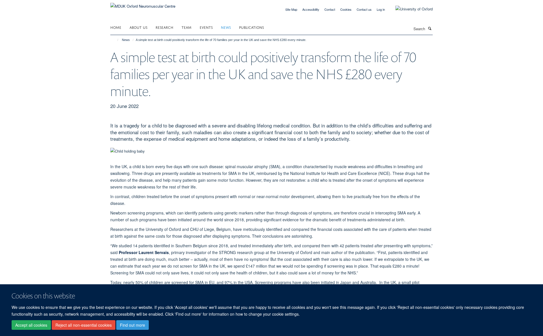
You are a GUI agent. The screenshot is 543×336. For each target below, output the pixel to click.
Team (186, 27)
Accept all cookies (31, 325)
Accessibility (310, 9)
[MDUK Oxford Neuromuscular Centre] (142, 4)
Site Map (291, 9)
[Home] (115, 40)
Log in (381, 9)
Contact (329, 9)
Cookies (346, 9)
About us (138, 27)
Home (115, 27)
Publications (251, 27)
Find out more (132, 325)
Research (164, 27)
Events (206, 27)
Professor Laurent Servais (144, 252)
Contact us (364, 9)
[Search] (429, 28)
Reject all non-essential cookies (83, 325)
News (226, 27)
